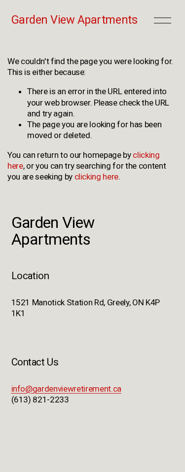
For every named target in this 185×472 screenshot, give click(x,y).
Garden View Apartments (74, 20)
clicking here (96, 177)
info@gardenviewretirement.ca (66, 389)
